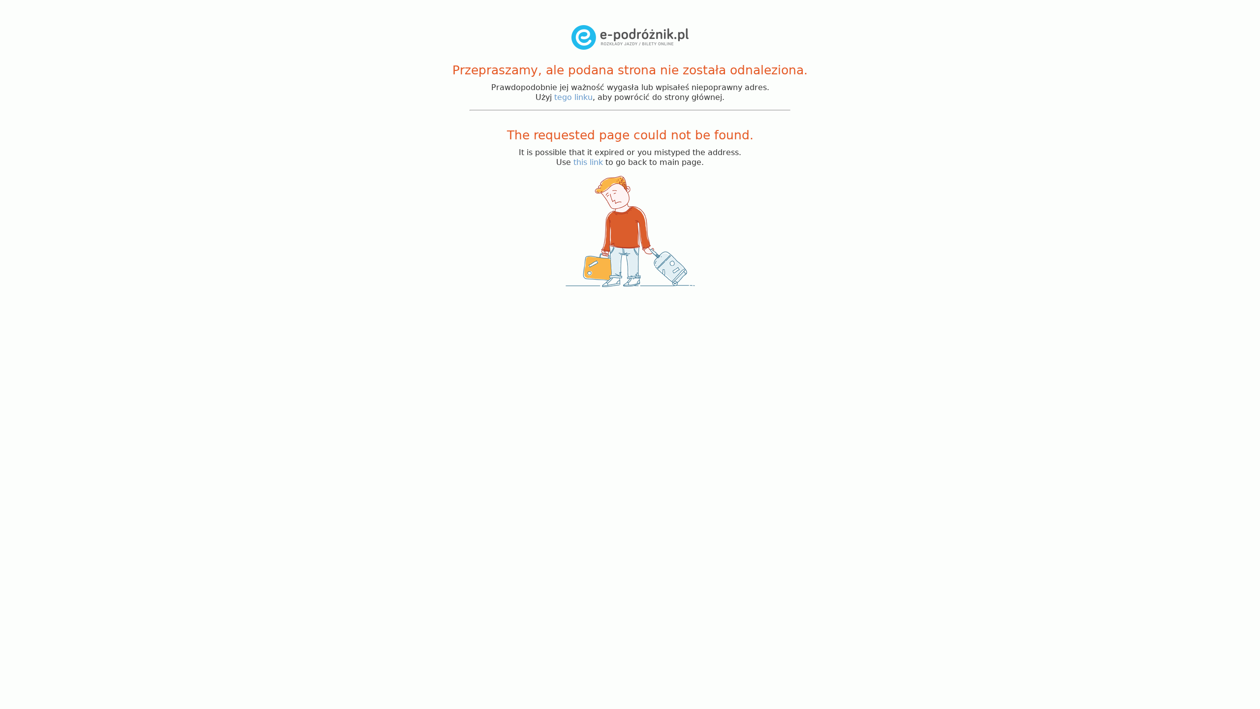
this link (588, 162)
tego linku (573, 97)
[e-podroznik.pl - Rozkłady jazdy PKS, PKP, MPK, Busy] (630, 47)
